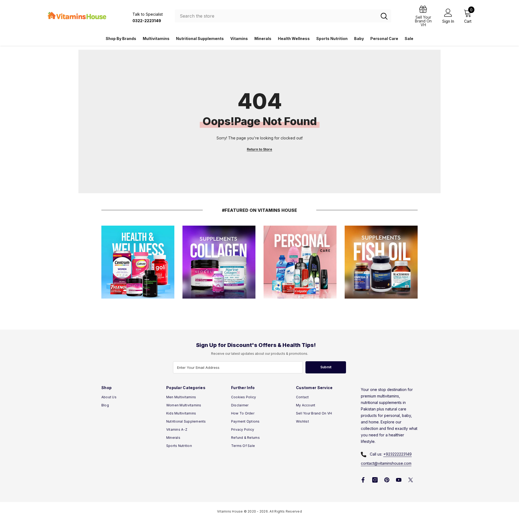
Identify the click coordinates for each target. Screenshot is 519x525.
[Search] (283, 15)
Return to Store (259, 149)
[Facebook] (363, 480)
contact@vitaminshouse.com (386, 463)
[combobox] (276, 15)
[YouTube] (398, 480)
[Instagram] (375, 480)
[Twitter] (410, 480)
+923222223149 (397, 454)
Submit (325, 367)
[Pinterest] (386, 480)
